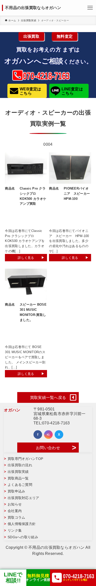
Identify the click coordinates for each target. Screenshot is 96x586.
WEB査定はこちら (30, 91)
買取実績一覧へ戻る (48, 397)
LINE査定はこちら (72, 91)
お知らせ (15, 504)
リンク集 (15, 530)
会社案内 (15, 511)
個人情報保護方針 (22, 524)
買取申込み (16, 491)
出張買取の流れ (20, 465)
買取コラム (16, 517)
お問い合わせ (48, 448)
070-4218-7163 (56, 423)
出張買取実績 (18, 472)
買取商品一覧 (18, 478)
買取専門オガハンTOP (25, 459)
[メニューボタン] (90, 8)
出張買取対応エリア (23, 498)
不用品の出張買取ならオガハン (33, 8)
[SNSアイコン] (37, 434)
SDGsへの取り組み (23, 537)
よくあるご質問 (20, 485)
